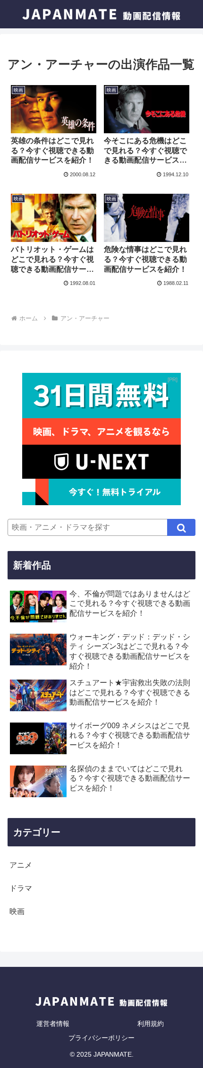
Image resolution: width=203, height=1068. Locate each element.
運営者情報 (52, 1023)
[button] (181, 527)
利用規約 (150, 1023)
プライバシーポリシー (101, 1038)
